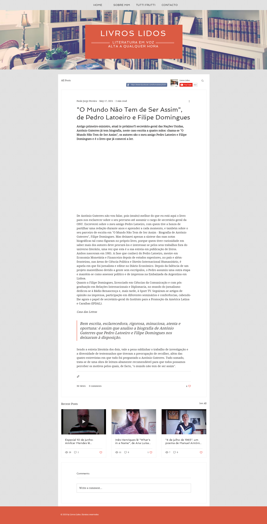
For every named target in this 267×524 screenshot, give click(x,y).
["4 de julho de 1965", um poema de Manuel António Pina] (184, 421)
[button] (202, 80)
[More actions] (189, 101)
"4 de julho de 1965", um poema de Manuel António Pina (183, 441)
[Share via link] (78, 376)
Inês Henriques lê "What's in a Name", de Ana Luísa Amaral (132, 441)
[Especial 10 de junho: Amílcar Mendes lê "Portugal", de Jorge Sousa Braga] (83, 421)
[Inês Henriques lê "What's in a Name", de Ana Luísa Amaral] (134, 421)
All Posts (66, 80)
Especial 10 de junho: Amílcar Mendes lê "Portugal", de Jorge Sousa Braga (83, 441)
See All (202, 403)
